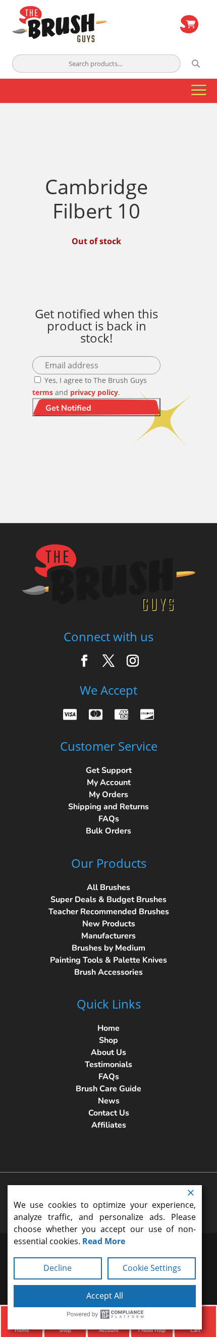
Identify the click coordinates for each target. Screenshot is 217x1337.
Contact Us (108, 1113)
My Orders (108, 794)
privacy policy (94, 392)
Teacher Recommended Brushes (108, 911)
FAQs (108, 818)
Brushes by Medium (108, 948)
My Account (109, 782)
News (109, 1100)
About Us (108, 1052)
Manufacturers (108, 935)
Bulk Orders (108, 831)
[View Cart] (189, 24)
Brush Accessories (108, 972)
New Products (108, 923)
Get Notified (68, 408)
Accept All (104, 1295)
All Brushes (108, 887)
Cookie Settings (152, 1267)
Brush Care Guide (108, 1088)
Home (108, 1028)
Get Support (109, 770)
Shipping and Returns (108, 806)
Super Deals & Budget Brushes (108, 899)
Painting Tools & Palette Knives (108, 960)
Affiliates (108, 1125)
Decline (57, 1267)
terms (42, 392)
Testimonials (108, 1064)
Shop (108, 1040)
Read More (103, 1241)
